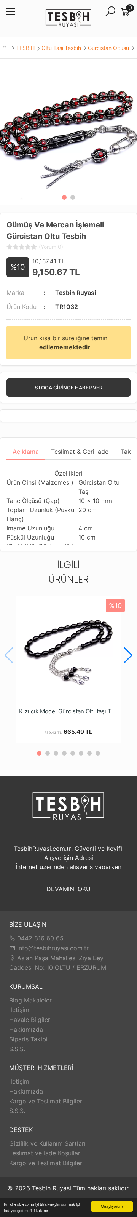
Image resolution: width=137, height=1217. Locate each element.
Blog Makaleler (30, 1000)
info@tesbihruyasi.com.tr (53, 948)
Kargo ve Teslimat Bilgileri (46, 1101)
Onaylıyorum (112, 1206)
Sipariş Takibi (28, 1039)
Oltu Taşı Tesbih (61, 48)
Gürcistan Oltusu (108, 48)
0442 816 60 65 (39, 938)
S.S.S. (17, 1049)
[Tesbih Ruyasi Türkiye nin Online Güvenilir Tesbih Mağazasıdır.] (68, 18)
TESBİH (25, 48)
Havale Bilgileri (30, 1019)
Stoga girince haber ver (68, 387)
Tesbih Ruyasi (75, 292)
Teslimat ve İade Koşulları (45, 1153)
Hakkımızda (26, 1029)
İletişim (19, 1010)
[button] (64, 197)
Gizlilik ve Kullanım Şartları (47, 1143)
